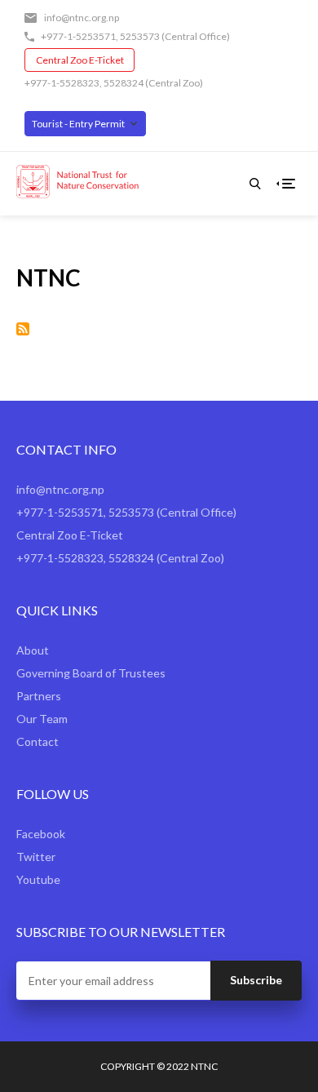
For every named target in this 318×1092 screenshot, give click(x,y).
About (32, 650)
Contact (37, 741)
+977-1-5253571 (78, 36)
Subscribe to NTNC (22, 328)
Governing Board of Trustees (91, 673)
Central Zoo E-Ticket (80, 60)
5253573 (140, 36)
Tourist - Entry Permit (78, 124)
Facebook (40, 834)
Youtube (38, 879)
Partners (38, 696)
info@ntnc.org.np (81, 17)
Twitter (35, 856)
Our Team (42, 719)
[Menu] (289, 184)
